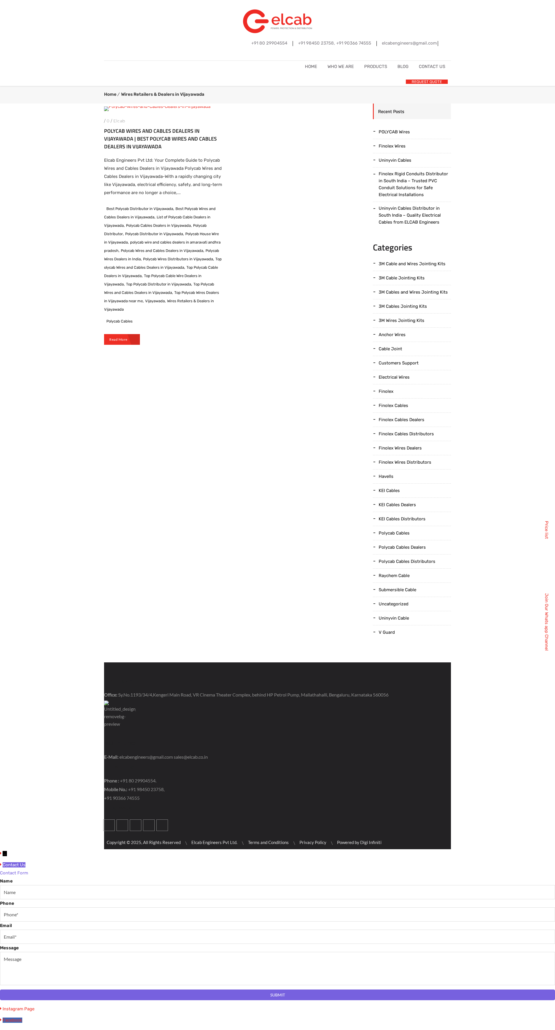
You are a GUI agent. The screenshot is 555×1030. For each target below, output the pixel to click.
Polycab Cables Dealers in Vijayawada (158, 225)
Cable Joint (390, 348)
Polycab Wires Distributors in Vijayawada (178, 259)
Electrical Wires (394, 377)
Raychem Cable (394, 575)
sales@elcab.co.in (191, 757)
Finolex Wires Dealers (400, 448)
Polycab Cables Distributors (407, 561)
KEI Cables (389, 490)
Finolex (386, 391)
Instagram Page (18, 1008)
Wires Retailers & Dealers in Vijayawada (162, 94)
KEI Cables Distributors (402, 519)
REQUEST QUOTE (427, 82)
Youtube (149, 825)
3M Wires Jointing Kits (401, 320)
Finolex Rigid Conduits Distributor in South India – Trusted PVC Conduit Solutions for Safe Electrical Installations (413, 184)
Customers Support (399, 363)
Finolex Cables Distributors (406, 433)
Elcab (119, 121)
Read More (118, 339)
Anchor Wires (392, 334)
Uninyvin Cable (394, 618)
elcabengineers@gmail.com (146, 757)
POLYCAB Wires (394, 131)
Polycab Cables (119, 321)
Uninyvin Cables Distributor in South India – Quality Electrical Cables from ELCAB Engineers (410, 215)
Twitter (271, 54)
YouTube (297, 54)
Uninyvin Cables (395, 160)
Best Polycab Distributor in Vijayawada (139, 209)
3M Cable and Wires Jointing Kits (412, 263)
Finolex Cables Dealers (401, 419)
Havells (386, 476)
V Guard (387, 632)
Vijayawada (155, 301)
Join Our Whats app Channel (546, 622)
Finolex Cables (393, 405)
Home (110, 94)
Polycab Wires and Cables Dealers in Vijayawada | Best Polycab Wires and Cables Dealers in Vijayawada (160, 138)
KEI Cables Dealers (397, 504)
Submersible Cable (397, 589)
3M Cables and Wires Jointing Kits (413, 292)
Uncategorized (393, 604)
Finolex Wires (392, 146)
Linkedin (284, 54)
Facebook (257, 54)
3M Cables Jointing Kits (403, 306)
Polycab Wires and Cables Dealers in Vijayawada (162, 250)
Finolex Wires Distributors (405, 462)
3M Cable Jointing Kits (402, 278)
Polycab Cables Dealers (402, 547)
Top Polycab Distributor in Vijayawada (158, 284)
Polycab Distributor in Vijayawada (154, 234)
